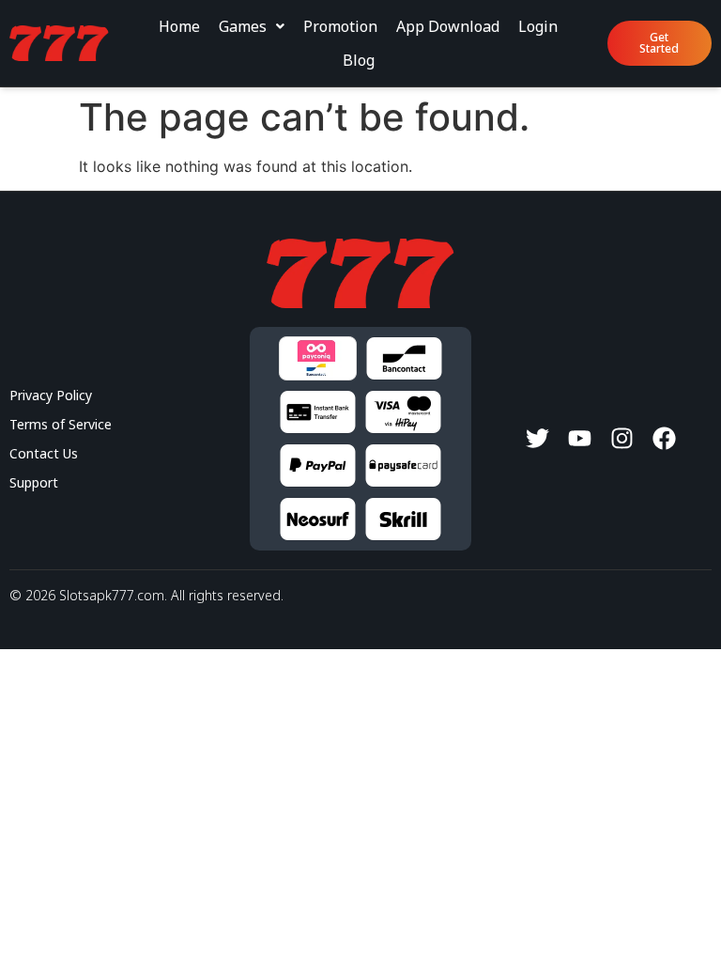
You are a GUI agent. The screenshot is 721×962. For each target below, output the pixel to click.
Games (243, 26)
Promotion (340, 26)
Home (179, 26)
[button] (251, 26)
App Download (447, 26)
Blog (359, 60)
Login (538, 26)
